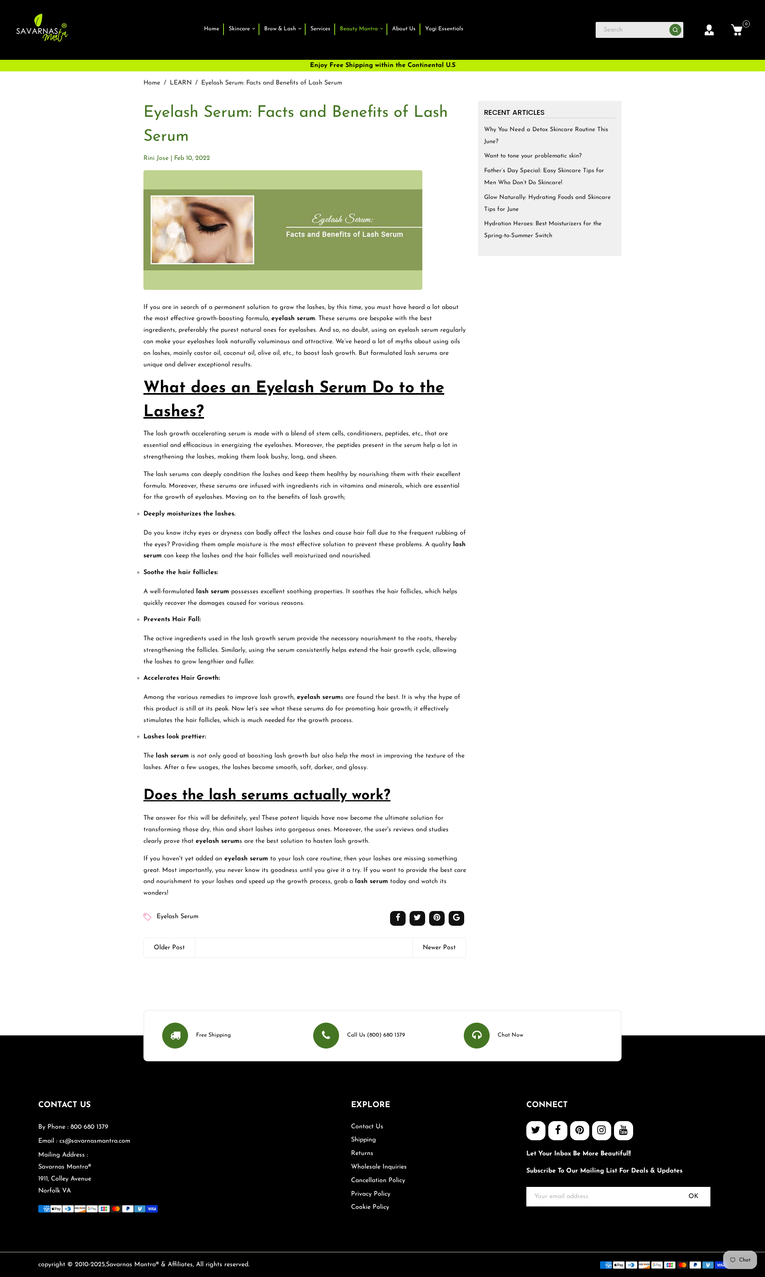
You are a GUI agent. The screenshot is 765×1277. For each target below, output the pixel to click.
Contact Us (367, 1127)
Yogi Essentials (444, 29)
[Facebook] (557, 1130)
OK (693, 1196)
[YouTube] (623, 1130)
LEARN (181, 83)
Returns (362, 1153)
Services (320, 29)
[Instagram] (601, 1130)
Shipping (363, 1140)
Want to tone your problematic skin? (533, 156)
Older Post (169, 947)
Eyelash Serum (177, 916)
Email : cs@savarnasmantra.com (84, 1141)
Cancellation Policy (378, 1180)
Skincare (240, 29)
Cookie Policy (370, 1207)
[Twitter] (535, 1130)
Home (211, 29)
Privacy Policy (370, 1194)
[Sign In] (709, 30)
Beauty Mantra (359, 29)
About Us (404, 29)
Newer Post (439, 947)
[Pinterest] (579, 1130)
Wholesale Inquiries (379, 1167)
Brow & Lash (281, 29)
